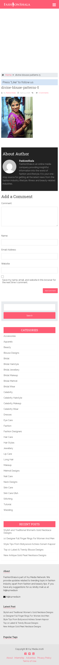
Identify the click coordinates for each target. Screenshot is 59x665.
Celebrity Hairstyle (13, 397)
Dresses (8, 414)
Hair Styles (9, 442)
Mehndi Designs (12, 470)
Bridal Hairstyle (11, 364)
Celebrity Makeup (12, 403)
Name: (4, 235)
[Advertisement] (29, 41)
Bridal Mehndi (10, 381)
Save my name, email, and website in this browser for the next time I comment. (29, 281)
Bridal (6, 358)
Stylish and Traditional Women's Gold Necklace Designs (28, 612)
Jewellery (8, 448)
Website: (5, 263)
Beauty (7, 347)
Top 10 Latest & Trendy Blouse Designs (23, 549)
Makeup (8, 465)
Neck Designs (10, 482)
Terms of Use (29, 661)
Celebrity (8, 392)
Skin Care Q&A (11, 493)
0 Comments (43, 93)
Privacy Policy (44, 658)
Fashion (7, 426)
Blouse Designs (11, 353)
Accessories (10, 336)
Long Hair (8, 459)
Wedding (8, 510)
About (9, 658)
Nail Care (8, 476)
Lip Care (8, 454)
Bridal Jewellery (11, 369)
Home (8, 75)
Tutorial (7, 504)
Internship (19, 658)
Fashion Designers (13, 431)
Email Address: (8, 249)
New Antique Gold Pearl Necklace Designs (25, 555)
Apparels (8, 341)
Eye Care (8, 420)
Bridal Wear (9, 386)
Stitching (8, 498)
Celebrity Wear (11, 409)
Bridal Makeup (11, 375)
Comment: (6, 203)
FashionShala (11, 93)
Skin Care (8, 487)
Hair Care (8, 437)
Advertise (31, 658)
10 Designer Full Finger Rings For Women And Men (29, 538)
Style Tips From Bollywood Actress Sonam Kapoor (29, 544)
